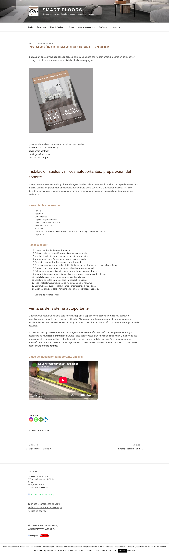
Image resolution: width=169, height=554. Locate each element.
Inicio (30, 27)
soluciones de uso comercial (43, 147)
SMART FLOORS (62, 9)
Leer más (131, 550)
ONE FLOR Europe (38, 157)
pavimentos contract (38, 151)
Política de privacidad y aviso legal (45, 507)
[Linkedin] (45, 419)
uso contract (51, 346)
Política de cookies (37, 511)
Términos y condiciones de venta (44, 504)
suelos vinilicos (40, 431)
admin (50, 43)
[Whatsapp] (36, 419)
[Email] (40, 419)
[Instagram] (31, 419)
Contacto (116, 27)
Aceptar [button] (122, 551)
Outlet (71, 27)
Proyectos (41, 27)
